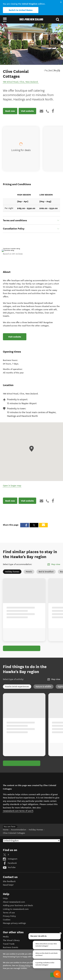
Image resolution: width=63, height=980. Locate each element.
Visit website (27, 111)
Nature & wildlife (43, 686)
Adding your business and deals (18, 905)
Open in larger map (12, 485)
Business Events (10, 947)
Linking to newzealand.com (16, 909)
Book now (10, 111)
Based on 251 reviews (13, 254)
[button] (5, 19)
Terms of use (9, 912)
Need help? (8, 885)
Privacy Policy (9, 916)
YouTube (11, 867)
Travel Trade (9, 944)
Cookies (6, 919)
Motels (29, 571)
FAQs (5, 898)
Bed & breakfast (46, 571)
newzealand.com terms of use (18, 811)
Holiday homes (12, 571)
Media (6, 936)
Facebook (12, 863)
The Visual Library (11, 940)
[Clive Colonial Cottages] (52, 70)
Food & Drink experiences (17, 686)
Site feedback (9, 881)
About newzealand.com (14, 902)
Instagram (12, 859)
